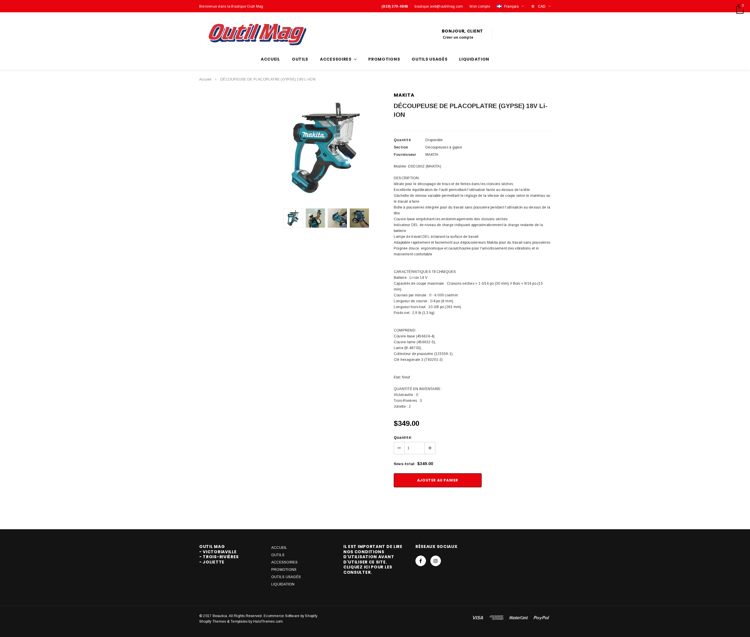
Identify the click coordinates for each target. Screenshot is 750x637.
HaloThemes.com (268, 621)
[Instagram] (435, 561)
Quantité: (403, 438)
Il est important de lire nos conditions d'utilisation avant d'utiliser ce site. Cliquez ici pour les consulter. (373, 559)
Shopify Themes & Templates (223, 621)
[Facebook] (420, 561)
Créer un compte (458, 37)
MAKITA (404, 95)
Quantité (402, 140)
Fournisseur (405, 155)
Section (401, 147)
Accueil (205, 79)
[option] (326, 148)
